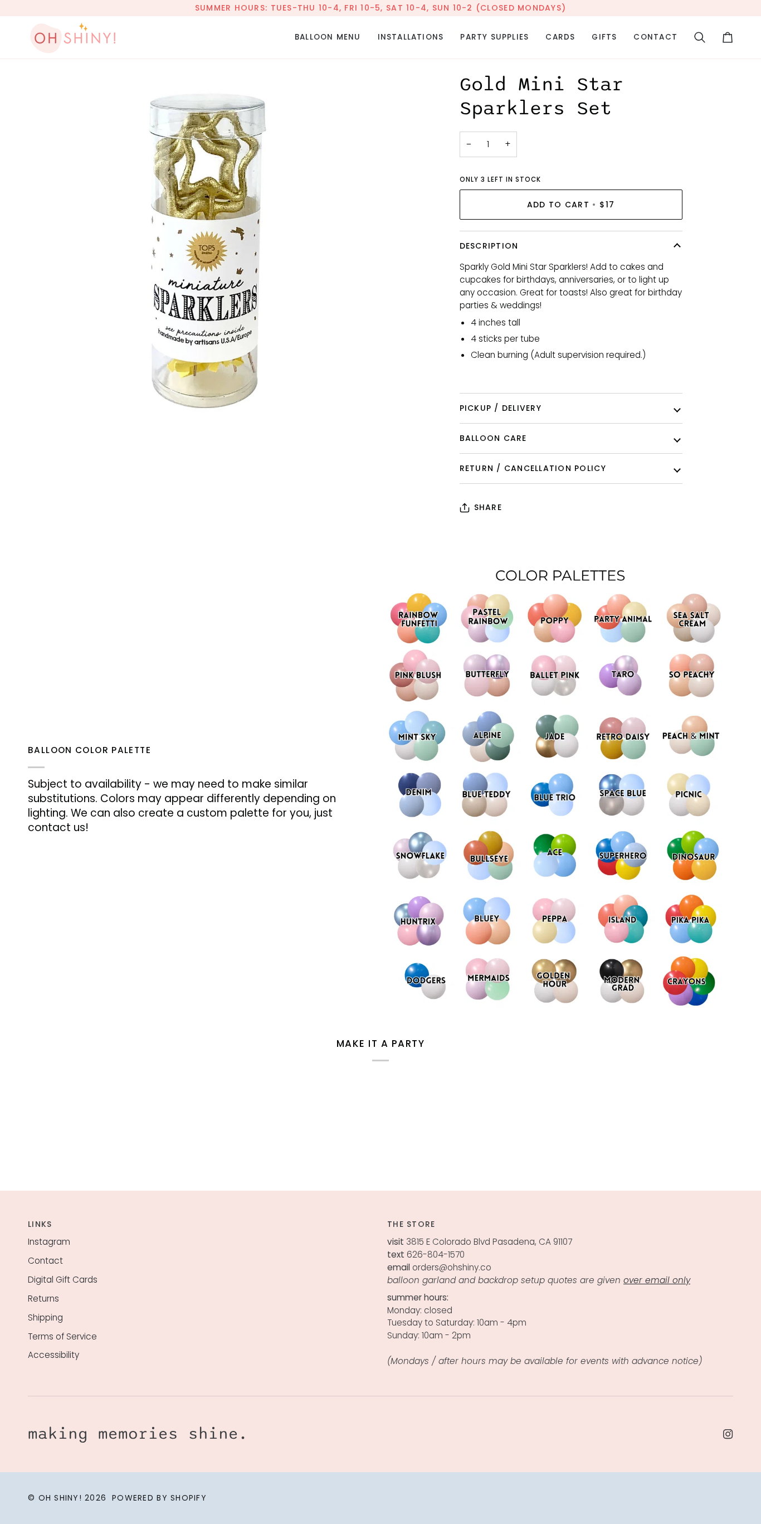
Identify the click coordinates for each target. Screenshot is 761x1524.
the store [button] (411, 1224)
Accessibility (53, 1355)
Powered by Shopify (159, 1497)
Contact (45, 1260)
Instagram (49, 1242)
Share (488, 507)
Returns (43, 1298)
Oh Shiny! (60, 1497)
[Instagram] (728, 1434)
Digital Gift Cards (62, 1279)
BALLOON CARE (493, 438)
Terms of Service (62, 1336)
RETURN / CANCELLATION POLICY (533, 468)
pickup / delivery (501, 408)
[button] (327, 37)
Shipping (45, 1317)
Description (489, 245)
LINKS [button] (40, 1224)
